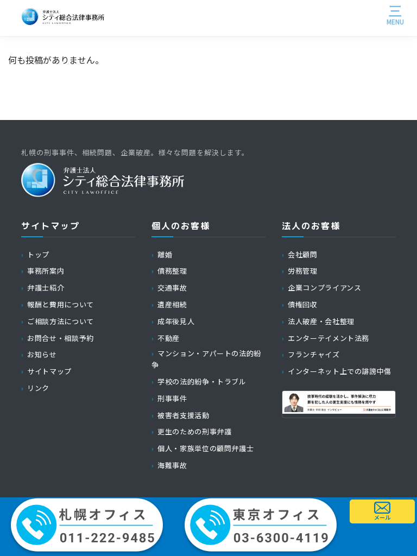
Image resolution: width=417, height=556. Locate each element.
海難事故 (172, 465)
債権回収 (303, 304)
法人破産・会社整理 (321, 321)
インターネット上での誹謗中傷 (339, 371)
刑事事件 (172, 398)
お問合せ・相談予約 (60, 338)
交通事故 (172, 287)
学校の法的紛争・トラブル (202, 381)
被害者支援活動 (183, 415)
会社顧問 (303, 254)
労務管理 (303, 271)
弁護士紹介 (45, 287)
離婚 (164, 254)
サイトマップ (49, 371)
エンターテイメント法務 (328, 338)
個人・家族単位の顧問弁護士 (205, 448)
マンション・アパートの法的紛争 (206, 359)
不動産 (168, 338)
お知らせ (42, 354)
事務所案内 (45, 271)
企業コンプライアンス (324, 287)
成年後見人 (175, 321)
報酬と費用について (60, 304)
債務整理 (172, 271)
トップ (38, 254)
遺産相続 (172, 304)
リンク (38, 388)
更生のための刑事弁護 (194, 431)
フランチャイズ (313, 354)
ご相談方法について (60, 321)
